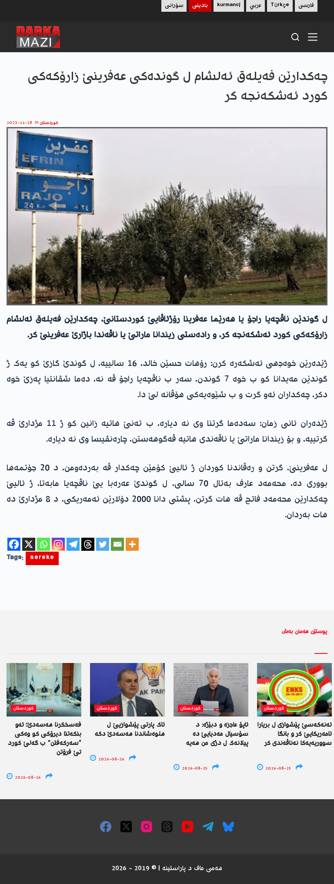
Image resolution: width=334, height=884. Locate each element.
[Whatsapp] (43, 544)
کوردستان (49, 123)
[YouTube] (187, 826)
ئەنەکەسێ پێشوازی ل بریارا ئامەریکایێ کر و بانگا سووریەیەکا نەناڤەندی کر (294, 734)
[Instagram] (58, 544)
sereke (42, 558)
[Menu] (312, 37)
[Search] (295, 37)
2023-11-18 (19, 123)
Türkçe (280, 6)
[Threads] (87, 544)
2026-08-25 (193, 768)
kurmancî (228, 6)
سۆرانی (174, 6)
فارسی (306, 6)
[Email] (117, 544)
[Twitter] (102, 544)
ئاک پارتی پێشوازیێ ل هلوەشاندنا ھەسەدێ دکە (130, 729)
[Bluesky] (228, 826)
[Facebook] (13, 544)
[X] (28, 544)
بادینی (200, 6)
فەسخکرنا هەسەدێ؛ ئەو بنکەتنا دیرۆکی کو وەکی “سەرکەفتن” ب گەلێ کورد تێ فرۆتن (44, 738)
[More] (132, 544)
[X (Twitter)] (126, 826)
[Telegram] (73, 544)
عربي (255, 6)
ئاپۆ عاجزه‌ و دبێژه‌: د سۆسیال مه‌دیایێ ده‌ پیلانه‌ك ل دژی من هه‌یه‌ (217, 734)
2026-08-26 (27, 777)
